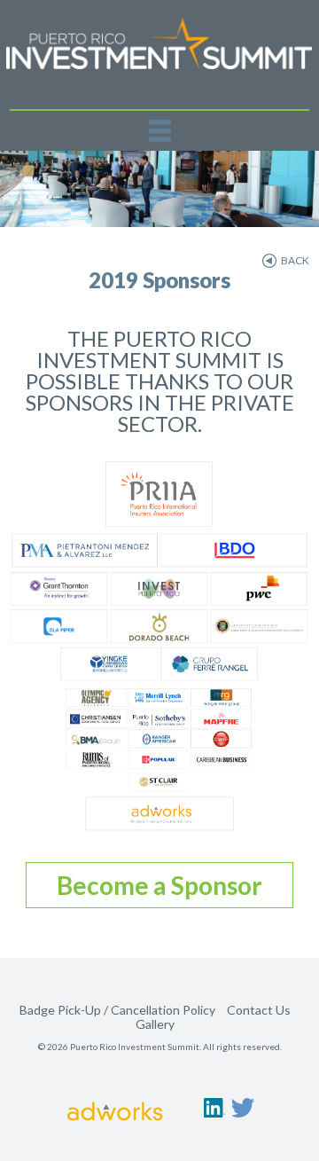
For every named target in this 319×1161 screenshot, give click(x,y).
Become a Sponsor (159, 885)
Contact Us (259, 1009)
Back (295, 260)
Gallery (155, 1024)
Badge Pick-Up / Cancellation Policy (117, 1009)
